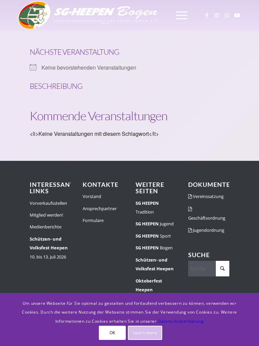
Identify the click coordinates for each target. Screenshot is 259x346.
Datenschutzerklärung (181, 321)
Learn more (145, 333)
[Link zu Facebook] (207, 15)
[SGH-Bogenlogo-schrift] (88, 15)
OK (112, 333)
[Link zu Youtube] (237, 15)
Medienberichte (45, 227)
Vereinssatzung (208, 196)
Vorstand (92, 196)
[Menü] (178, 15)
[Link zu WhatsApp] (227, 15)
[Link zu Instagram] (217, 15)
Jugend (155, 224)
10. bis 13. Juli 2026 (49, 248)
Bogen (154, 248)
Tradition (147, 207)
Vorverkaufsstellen (48, 203)
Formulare (93, 220)
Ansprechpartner (100, 208)
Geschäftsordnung (206, 218)
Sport (153, 236)
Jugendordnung (208, 230)
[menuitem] (178, 15)
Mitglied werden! (46, 215)
